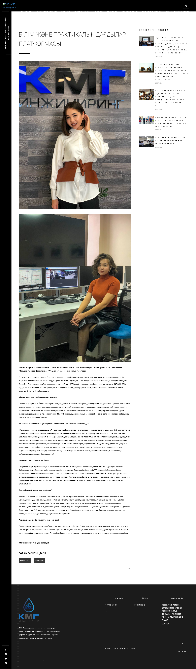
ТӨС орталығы (130, 11)
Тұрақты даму (81, 11)
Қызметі (98, 11)
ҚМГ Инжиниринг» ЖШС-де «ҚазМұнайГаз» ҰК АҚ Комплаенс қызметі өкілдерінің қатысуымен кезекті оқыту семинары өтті (170, 98)
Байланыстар (28, 16)
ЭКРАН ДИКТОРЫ (57, 16)
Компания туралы (47, 11)
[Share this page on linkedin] (39, 560)
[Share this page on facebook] (25, 560)
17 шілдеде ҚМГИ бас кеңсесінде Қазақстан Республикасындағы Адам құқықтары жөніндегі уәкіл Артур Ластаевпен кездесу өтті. (171, 72)
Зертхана (112, 11)
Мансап (65, 11)
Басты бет (27, 11)
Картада (165, 624)
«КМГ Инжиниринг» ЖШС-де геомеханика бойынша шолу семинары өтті (171, 140)
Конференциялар (151, 11)
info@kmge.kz (139, 605)
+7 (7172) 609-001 (110, 605)
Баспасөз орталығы (177, 11)
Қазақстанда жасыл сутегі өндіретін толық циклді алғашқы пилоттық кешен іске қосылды (171, 121)
